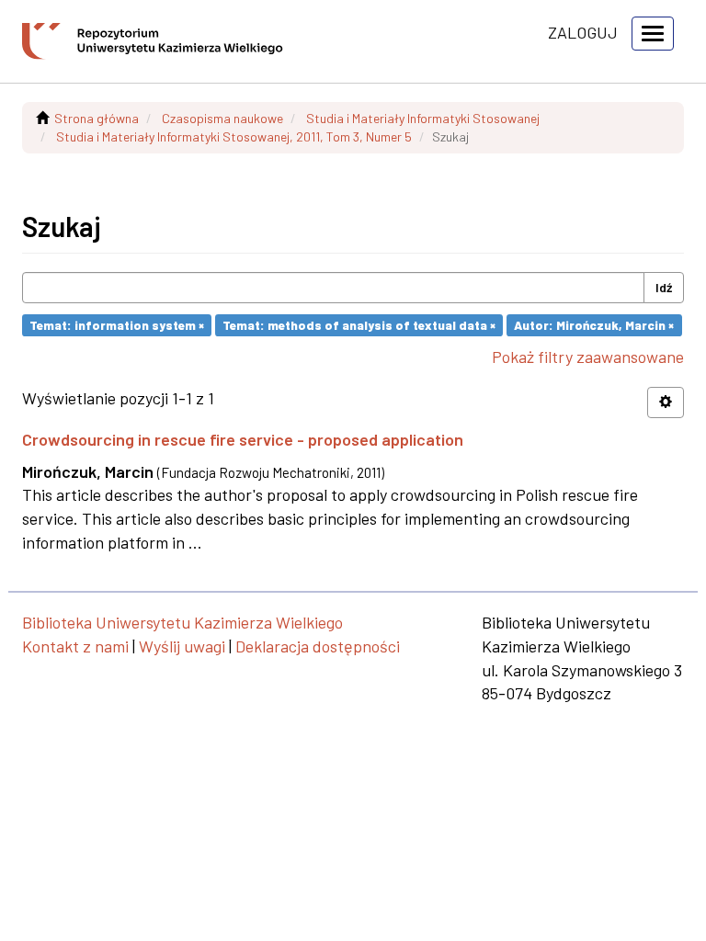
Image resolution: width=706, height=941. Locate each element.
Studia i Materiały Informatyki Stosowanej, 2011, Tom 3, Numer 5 (234, 136)
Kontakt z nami (75, 646)
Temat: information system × (116, 325)
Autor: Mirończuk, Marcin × (594, 325)
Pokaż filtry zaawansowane (588, 356)
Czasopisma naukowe (222, 118)
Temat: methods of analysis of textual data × (358, 325)
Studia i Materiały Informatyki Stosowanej (423, 118)
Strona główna (96, 118)
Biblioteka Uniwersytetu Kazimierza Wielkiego (182, 622)
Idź (663, 287)
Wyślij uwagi (182, 646)
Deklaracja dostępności (317, 646)
